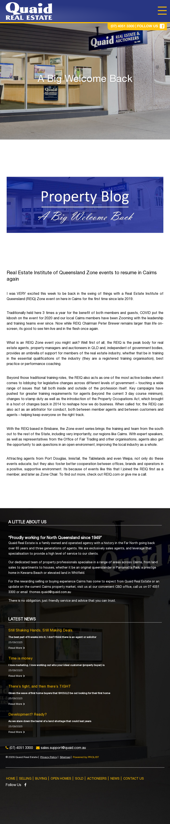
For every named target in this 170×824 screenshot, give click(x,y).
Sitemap (65, 757)
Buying (41, 779)
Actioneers (97, 779)
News (115, 779)
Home (10, 779)
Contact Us (133, 779)
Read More (15, 648)
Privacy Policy (48, 757)
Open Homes (61, 779)
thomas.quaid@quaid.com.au (50, 592)
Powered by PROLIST (86, 757)
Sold (79, 779)
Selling (25, 779)
